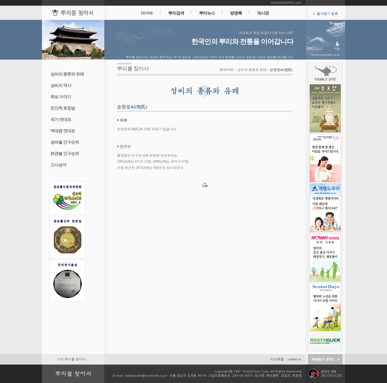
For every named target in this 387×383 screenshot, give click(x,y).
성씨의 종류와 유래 (67, 74)
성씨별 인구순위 (64, 142)
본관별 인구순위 (64, 153)
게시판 (263, 13)
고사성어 (58, 165)
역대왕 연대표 (62, 131)
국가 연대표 (60, 119)
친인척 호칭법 (62, 108)
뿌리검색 (176, 13)
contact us (294, 359)
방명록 (236, 13)
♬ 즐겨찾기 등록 (325, 14)
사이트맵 (277, 359)
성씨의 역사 (60, 85)
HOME (147, 13)
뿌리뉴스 (207, 13)
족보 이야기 (60, 96)
